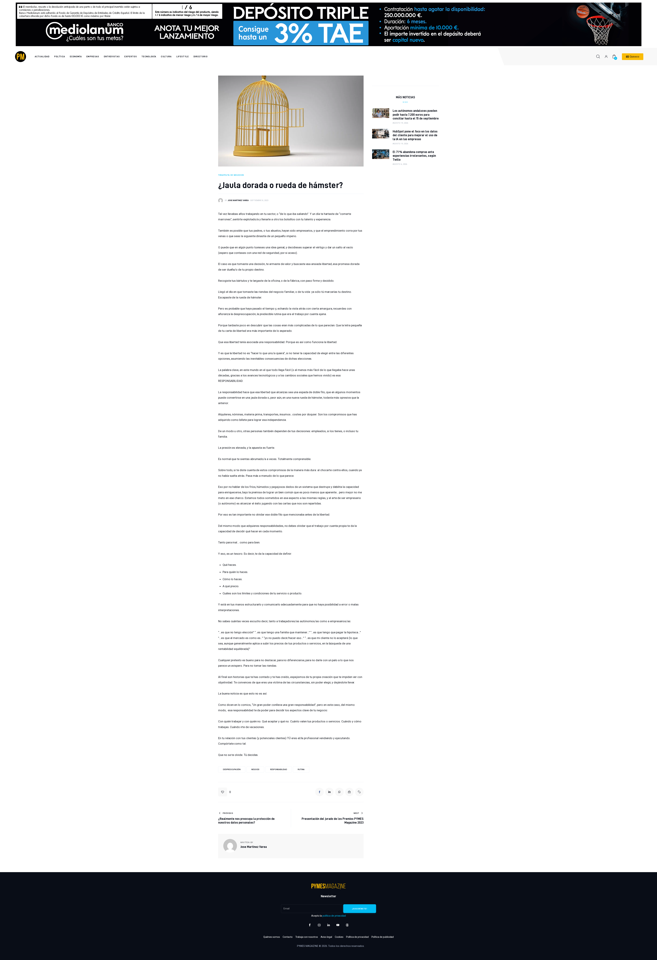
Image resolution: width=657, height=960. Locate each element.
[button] (224, 792)
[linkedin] (328, 925)
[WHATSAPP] (339, 792)
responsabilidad (278, 769)
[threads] (347, 925)
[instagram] (319, 925)
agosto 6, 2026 (400, 164)
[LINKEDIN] (329, 792)
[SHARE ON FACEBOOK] (319, 792)
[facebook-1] (309, 925)
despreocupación (232, 769)
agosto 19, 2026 (400, 123)
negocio (255, 769)
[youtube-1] (337, 925)
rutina (301, 769)
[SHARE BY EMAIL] (349, 792)
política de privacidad (334, 915)
